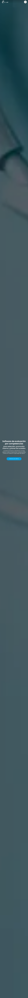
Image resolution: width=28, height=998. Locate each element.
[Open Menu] (25, 2)
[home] (5, 2)
